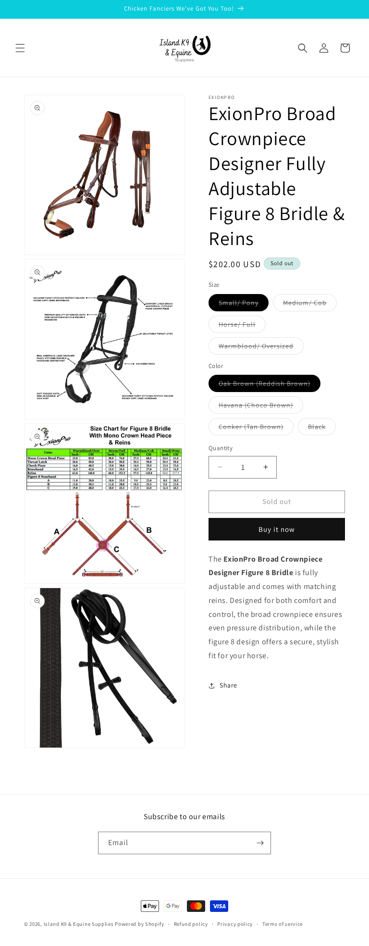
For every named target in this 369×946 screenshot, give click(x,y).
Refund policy (191, 924)
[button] (20, 48)
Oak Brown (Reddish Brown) (269, 385)
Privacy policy (235, 924)
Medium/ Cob (310, 304)
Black (322, 428)
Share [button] (228, 685)
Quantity (221, 448)
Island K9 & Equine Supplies (79, 924)
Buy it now (276, 529)
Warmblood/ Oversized (261, 348)
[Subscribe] (260, 843)
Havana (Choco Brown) (261, 407)
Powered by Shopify (139, 924)
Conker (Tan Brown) (256, 428)
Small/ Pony (244, 304)
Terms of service (282, 924)
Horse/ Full (242, 326)
